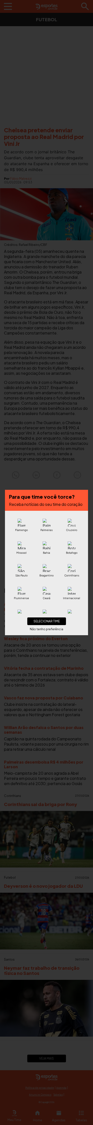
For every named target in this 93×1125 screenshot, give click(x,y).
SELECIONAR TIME (46, 621)
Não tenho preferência (46, 629)
